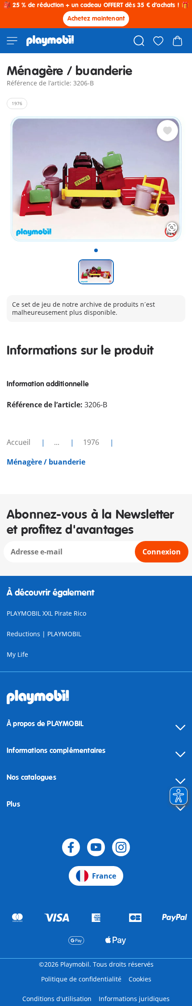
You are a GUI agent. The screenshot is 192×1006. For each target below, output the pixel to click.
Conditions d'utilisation (57, 998)
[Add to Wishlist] (167, 130)
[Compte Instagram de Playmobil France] (121, 847)
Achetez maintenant (96, 18)
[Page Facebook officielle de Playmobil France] (71, 847)
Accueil (19, 442)
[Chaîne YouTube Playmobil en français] (96, 847)
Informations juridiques (134, 998)
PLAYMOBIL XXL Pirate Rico (46, 613)
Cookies (140, 979)
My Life (17, 654)
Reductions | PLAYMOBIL (44, 634)
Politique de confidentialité (81, 979)
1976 (92, 442)
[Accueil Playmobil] (50, 40)
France (104, 876)
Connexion (161, 552)
